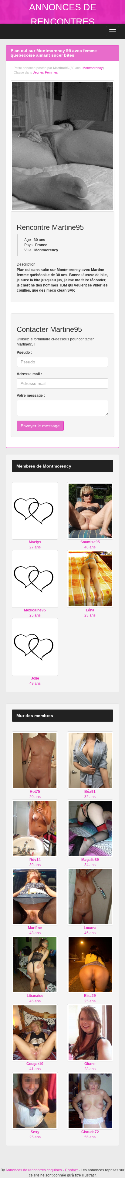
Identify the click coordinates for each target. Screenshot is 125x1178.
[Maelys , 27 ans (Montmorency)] (35, 510)
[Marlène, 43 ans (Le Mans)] (35, 896)
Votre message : (31, 395)
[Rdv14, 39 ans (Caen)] (35, 828)
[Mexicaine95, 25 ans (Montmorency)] (35, 579)
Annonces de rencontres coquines (62, 21)
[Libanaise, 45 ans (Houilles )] (35, 964)
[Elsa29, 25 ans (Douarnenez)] (90, 964)
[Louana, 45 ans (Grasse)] (90, 896)
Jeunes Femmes (45, 72)
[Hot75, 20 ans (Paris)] (35, 760)
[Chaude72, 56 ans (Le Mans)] (90, 1100)
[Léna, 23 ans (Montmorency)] (90, 579)
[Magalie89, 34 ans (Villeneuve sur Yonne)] (90, 828)
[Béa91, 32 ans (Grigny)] (90, 760)
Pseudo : (24, 352)
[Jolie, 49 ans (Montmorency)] (35, 647)
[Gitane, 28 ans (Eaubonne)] (90, 1032)
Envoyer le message (40, 425)
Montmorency (93, 68)
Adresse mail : (29, 374)
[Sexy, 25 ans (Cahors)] (35, 1100)
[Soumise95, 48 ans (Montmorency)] (90, 510)
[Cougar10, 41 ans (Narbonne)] (35, 1032)
